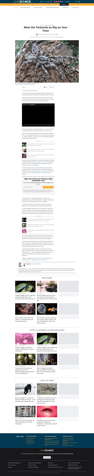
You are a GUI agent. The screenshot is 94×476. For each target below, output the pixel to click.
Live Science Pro (65, 7)
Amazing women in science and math (52, 441)
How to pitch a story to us (55, 467)
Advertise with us (53, 465)
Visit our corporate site (67, 453)
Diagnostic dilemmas (30, 441)
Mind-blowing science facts (68, 445)
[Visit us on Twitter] (52, 1)
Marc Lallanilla (43, 34)
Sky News (46, 99)
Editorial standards (33, 467)
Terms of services (36, 190)
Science (35, 4)
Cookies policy (32, 465)
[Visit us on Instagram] (54, 1)
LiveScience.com (43, 259)
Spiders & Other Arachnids (49, 25)
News (57, 34)
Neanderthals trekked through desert (52, 7)
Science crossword (75, 7)
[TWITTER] (24, 265)
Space (46, 4)
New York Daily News (47, 130)
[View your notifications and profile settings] (76, 2)
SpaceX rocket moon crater (25, 7)
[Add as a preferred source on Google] (47, 457)
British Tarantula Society (30, 84)
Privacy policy (11, 465)
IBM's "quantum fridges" (38, 7)
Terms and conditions (74, 462)
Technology (51, 4)
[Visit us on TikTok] (60, 1)
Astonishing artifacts (30, 443)
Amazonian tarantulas (30, 165)
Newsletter (52, 87)
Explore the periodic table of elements (52, 442)
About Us (50, 462)
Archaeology (24, 4)
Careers (10, 467)
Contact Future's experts (34, 462)
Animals (19, 4)
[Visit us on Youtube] (56, 1)
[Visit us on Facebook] (51, 1)
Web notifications (73, 465)
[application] (38, 115)
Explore (57, 4)
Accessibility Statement (14, 462)
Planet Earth (40, 4)
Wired (32, 172)
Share (25, 87)
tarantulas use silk (42, 161)
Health (30, 4)
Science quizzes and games (68, 438)
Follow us (46, 87)
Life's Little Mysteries (30, 438)
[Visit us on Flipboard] (58, 1)
